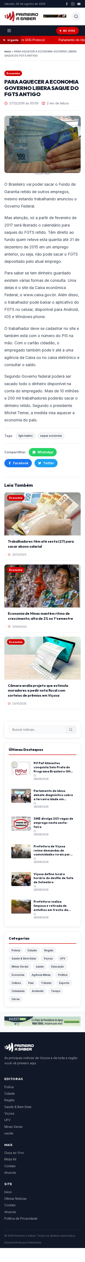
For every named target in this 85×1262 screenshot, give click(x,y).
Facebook (20, 463)
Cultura (16, 983)
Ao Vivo (69, 30)
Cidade (32, 950)
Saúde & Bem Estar (24, 958)
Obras (16, 999)
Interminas (34, 1242)
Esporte (64, 983)
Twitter (48, 463)
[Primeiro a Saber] (21, 16)
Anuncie (10, 1172)
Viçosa (48, 958)
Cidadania (18, 991)
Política (62, 974)
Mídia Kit (10, 1159)
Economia (13, 73)
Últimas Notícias (15, 1198)
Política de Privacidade (20, 1218)
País (31, 983)
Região (48, 950)
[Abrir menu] (9, 30)
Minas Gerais (20, 966)
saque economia (51, 435)
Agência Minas (41, 974)
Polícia (16, 950)
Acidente (38, 991)
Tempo (55, 991)
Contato (10, 1166)
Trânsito (46, 983)
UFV (62, 958)
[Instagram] (73, 4)
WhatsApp (45, 452)
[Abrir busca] (76, 16)
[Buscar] (70, 729)
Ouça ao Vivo (14, 1153)
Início (7, 51)
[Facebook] (66, 4)
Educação (57, 966)
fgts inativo (26, 435)
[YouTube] (79, 4)
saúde (40, 966)
